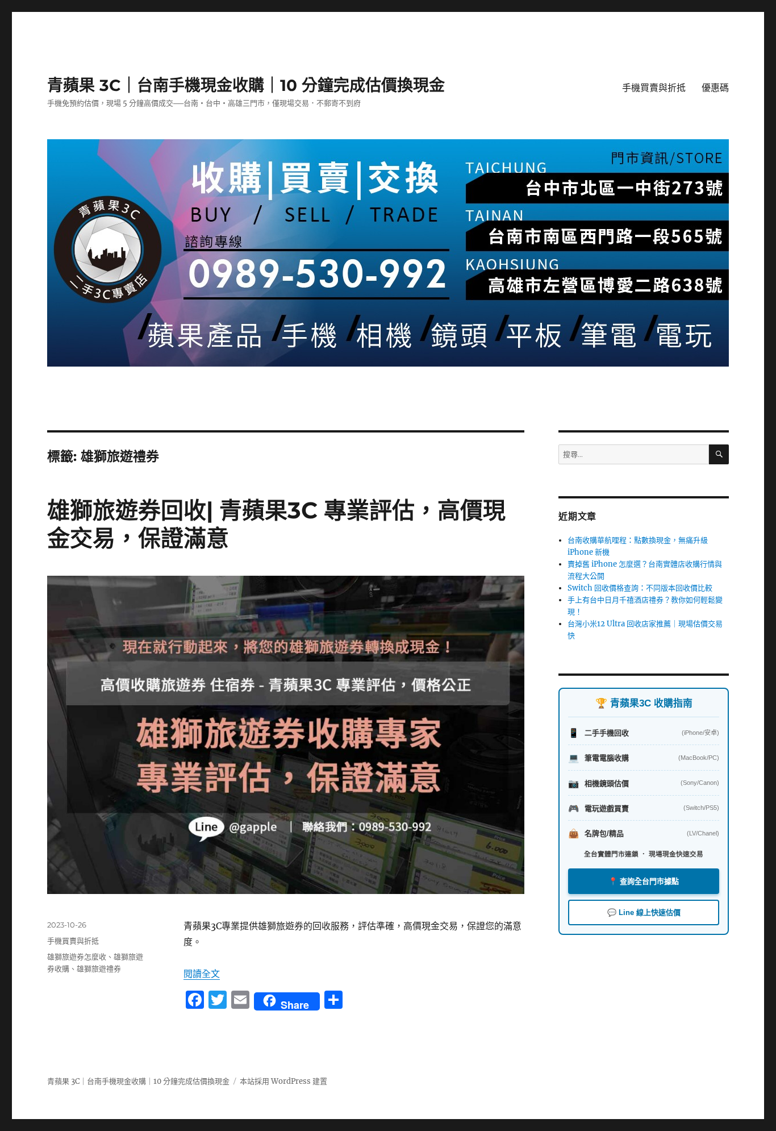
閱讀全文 (201, 973)
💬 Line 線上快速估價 (644, 912)
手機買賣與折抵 (654, 87)
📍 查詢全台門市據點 (643, 881)
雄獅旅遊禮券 (99, 968)
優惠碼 (715, 87)
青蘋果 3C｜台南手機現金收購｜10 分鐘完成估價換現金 (246, 85)
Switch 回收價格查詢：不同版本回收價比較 (640, 588)
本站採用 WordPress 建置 (283, 1081)
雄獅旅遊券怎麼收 (76, 956)
